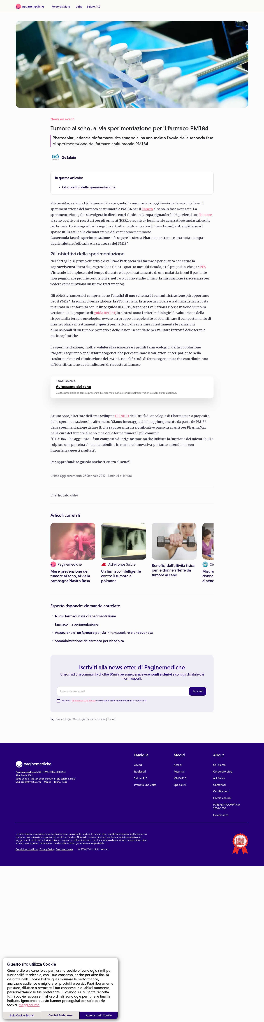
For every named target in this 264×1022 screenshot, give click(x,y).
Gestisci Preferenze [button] (60, 1015)
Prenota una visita (145, 784)
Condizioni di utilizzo (27, 849)
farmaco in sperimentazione (76, 624)
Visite (79, 6)
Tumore (205, 215)
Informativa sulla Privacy (84, 700)
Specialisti (180, 784)
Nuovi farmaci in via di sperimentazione (85, 616)
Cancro (147, 209)
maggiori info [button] (29, 1005)
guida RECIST (104, 313)
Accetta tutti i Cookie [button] (99, 1015)
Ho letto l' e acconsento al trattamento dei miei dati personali (104, 700)
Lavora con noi (222, 797)
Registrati (140, 771)
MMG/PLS (180, 778)
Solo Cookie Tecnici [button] (22, 1015)
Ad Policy (219, 778)
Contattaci (219, 784)
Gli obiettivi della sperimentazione (88, 187)
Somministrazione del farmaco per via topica (89, 641)
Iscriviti (198, 691)
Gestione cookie (64, 849)
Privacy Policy (47, 849)
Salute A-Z (93, 6)
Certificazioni (221, 791)
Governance (220, 815)
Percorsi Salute (61, 6)
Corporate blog (222, 771)
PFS (202, 267)
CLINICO (122, 416)
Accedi (138, 764)
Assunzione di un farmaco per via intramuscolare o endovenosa (104, 633)
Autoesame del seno (73, 386)
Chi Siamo (219, 764)
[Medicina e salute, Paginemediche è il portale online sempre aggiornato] (30, 6)
